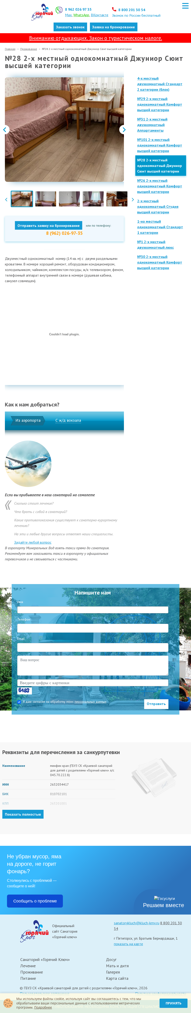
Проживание (28, 49)
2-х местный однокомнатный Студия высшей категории (157, 206)
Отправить (156, 703)
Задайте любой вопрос (32, 542)
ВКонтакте (99, 15)
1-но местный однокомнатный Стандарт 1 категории (160, 227)
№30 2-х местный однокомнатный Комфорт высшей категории (159, 262)
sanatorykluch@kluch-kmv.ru (136, 923)
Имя (20, 602)
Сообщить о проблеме (35, 901)
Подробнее (43, 1007)
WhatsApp (81, 15)
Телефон (23, 619)
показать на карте (128, 943)
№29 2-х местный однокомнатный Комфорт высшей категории (159, 104)
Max (68, 15)
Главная (10, 49)
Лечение (28, 965)
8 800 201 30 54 (131, 9)
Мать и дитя (117, 965)
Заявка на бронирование (113, 27)
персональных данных (90, 701)
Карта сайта (117, 978)
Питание (28, 978)
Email (21, 639)
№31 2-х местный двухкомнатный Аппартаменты (152, 125)
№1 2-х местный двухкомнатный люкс (155, 244)
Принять (173, 1003)
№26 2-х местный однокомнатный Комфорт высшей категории (159, 186)
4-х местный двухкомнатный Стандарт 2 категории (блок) (159, 84)
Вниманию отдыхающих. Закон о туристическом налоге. (95, 38)
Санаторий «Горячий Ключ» (45, 959)
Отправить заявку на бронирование (48, 225)
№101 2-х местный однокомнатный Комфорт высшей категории (159, 145)
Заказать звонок (70, 27)
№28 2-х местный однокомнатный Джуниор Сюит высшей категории (159, 165)
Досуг (111, 959)
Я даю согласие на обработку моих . (65, 701)
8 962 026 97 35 (78, 9)
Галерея (113, 972)
